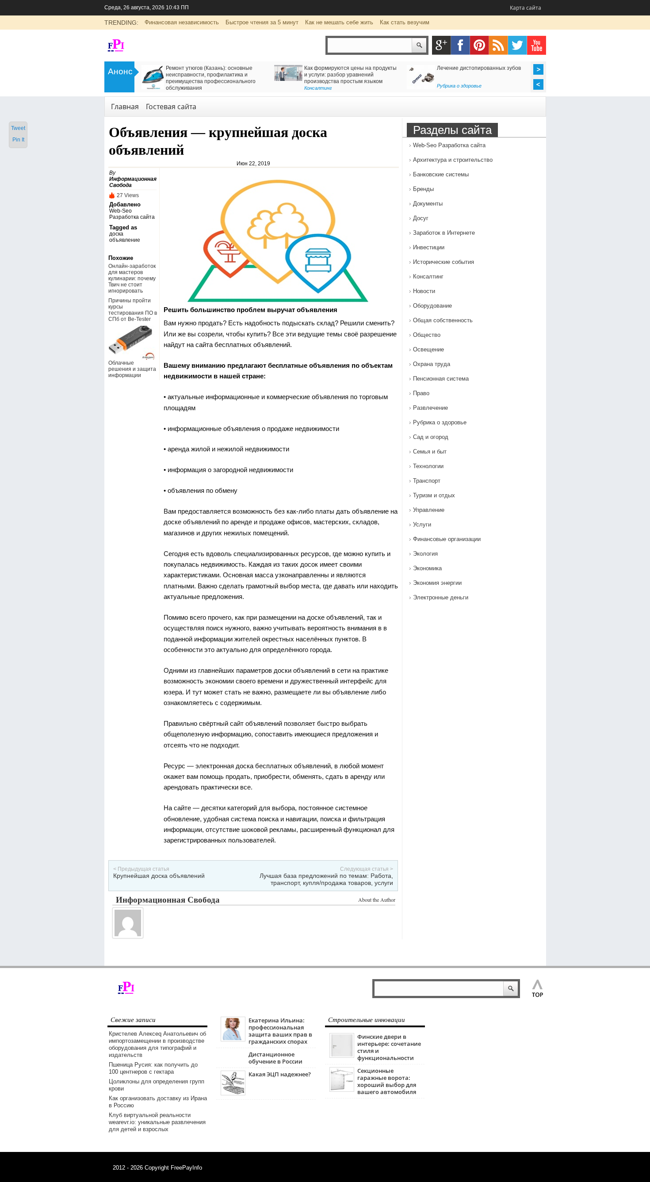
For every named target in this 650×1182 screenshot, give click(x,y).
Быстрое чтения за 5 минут (262, 22)
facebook (460, 45)
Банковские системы (441, 174)
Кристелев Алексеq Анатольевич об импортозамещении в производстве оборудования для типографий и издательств (157, 1044)
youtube (536, 45)
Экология (425, 553)
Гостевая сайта (171, 106)
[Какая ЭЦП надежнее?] (233, 1093)
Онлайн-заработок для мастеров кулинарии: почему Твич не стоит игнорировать (132, 278)
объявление (124, 240)
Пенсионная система (441, 378)
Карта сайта (525, 7)
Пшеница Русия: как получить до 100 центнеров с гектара (153, 1068)
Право (421, 393)
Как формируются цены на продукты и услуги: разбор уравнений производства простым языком (350, 74)
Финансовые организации (447, 539)
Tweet (18, 128)
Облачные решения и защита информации (132, 369)
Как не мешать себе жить (339, 22)
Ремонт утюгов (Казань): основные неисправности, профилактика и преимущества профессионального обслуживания (211, 78)
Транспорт (426, 480)
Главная (125, 106)
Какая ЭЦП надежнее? (280, 1074)
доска (116, 234)
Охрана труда (431, 364)
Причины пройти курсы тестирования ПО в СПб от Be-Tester (132, 309)
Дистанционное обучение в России (275, 1057)
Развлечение (430, 407)
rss (498, 45)
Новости (424, 291)
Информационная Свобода (168, 899)
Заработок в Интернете (444, 232)
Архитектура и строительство (453, 159)
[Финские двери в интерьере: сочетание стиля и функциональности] (341, 1055)
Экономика (427, 568)
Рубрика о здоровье (459, 85)
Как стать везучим (404, 22)
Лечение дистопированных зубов (479, 68)
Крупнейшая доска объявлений (159, 875)
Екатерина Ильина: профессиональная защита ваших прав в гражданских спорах (280, 1030)
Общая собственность (443, 320)
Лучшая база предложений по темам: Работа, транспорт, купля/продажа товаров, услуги (326, 879)
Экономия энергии (437, 583)
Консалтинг (318, 88)
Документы (428, 203)
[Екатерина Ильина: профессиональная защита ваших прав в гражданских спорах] (233, 1039)
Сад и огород (430, 437)
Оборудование (432, 305)
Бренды (423, 189)
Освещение (428, 349)
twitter (517, 45)
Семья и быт (430, 451)
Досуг (420, 218)
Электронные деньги (440, 597)
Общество (426, 335)
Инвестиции (428, 247)
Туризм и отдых (434, 495)
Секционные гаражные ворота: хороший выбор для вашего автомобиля (386, 1081)
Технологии (428, 466)
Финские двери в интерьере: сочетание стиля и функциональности (389, 1047)
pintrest (479, 45)
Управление (428, 510)
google (441, 45)
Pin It (18, 140)
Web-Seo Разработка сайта (132, 214)
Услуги (422, 524)
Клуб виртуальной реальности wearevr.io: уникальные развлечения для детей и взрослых (157, 1122)
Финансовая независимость (182, 22)
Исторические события (443, 262)
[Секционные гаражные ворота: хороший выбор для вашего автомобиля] (341, 1090)
